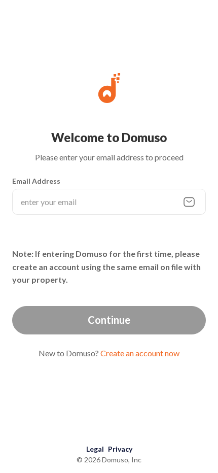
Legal (95, 449)
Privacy (120, 449)
